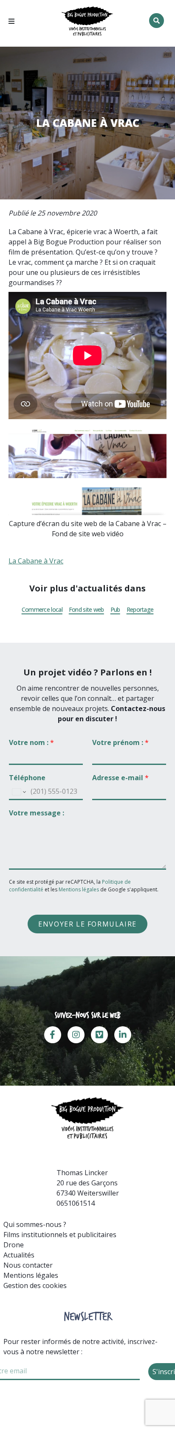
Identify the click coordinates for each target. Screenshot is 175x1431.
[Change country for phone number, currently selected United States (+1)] (18, 792)
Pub (115, 609)
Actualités (18, 1255)
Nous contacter (28, 1265)
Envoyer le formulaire (87, 924)
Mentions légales (79, 889)
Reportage (140, 609)
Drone (13, 1244)
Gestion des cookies (35, 1285)
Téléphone (27, 777)
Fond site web (86, 609)
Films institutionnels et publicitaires (59, 1234)
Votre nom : (31, 742)
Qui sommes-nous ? (34, 1224)
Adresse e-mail (120, 777)
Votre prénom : (120, 742)
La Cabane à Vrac (35, 561)
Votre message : (36, 813)
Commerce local (42, 609)
